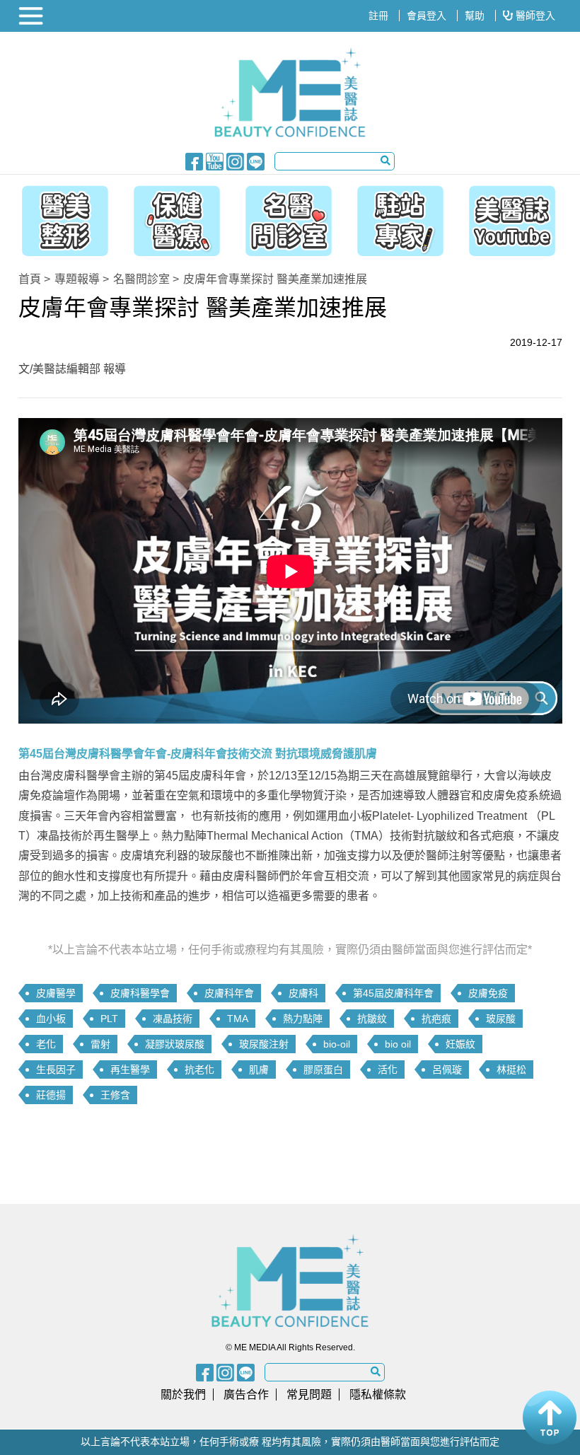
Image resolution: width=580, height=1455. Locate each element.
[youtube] (215, 160)
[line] (256, 160)
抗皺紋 (372, 1018)
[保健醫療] (173, 217)
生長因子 (56, 1069)
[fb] (194, 160)
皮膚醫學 (56, 993)
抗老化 (199, 1069)
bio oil (398, 1044)
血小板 (51, 1018)
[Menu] (32, 16)
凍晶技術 (172, 1018)
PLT (109, 1018)
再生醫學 (130, 1069)
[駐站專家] (404, 217)
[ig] (235, 160)
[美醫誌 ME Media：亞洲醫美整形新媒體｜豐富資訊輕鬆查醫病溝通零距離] (290, 92)
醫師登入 (534, 15)
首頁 (29, 279)
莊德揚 (51, 1095)
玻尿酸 (501, 1018)
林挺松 (511, 1069)
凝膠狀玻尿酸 (174, 1044)
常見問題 (309, 1395)
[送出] (385, 160)
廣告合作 (246, 1395)
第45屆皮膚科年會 (393, 993)
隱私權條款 (377, 1395)
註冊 (378, 15)
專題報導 (77, 279)
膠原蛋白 (323, 1069)
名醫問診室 (141, 279)
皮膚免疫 (488, 993)
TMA (237, 1018)
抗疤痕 (436, 1018)
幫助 (475, 15)
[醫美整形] (58, 217)
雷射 (100, 1044)
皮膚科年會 (229, 993)
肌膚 (259, 1069)
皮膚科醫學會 (140, 993)
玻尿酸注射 (264, 1044)
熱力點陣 (303, 1018)
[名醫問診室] (289, 217)
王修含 (115, 1095)
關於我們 (183, 1395)
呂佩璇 (447, 1069)
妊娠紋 (460, 1044)
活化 (388, 1069)
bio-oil (336, 1044)
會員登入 (426, 15)
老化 (46, 1044)
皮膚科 (303, 993)
